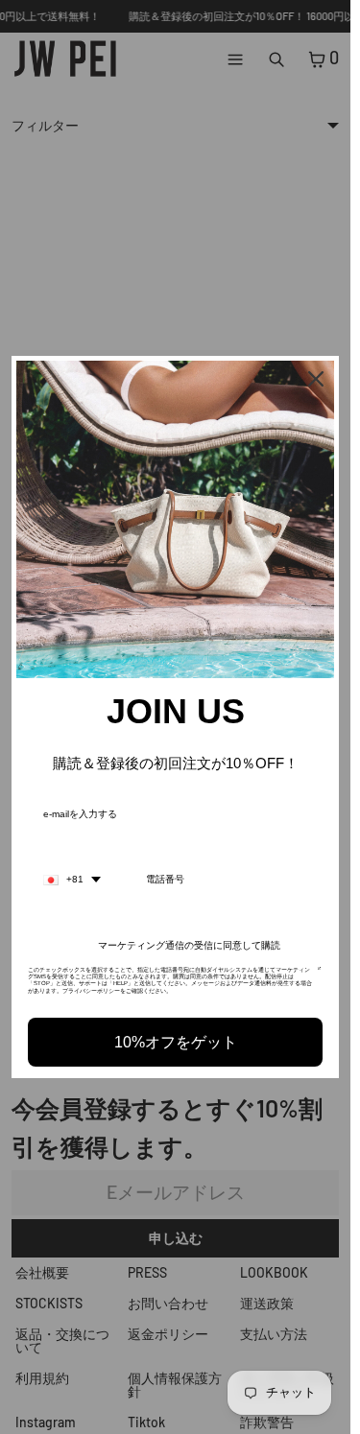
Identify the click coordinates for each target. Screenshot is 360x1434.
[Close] (316, 379)
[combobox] (72, 879)
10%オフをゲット (175, 1042)
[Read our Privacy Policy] (319, 975)
